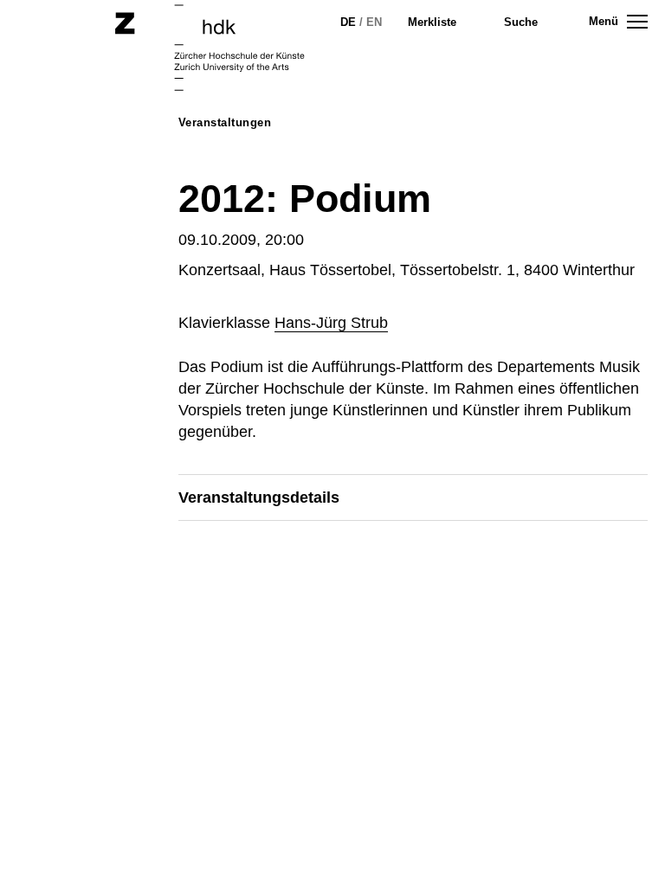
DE (348, 22)
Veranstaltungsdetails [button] (258, 497)
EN (374, 22)
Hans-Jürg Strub (331, 322)
